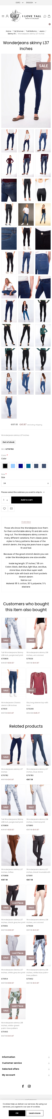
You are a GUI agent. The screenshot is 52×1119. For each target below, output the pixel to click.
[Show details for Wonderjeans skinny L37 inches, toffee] (13, 850)
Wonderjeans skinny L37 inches (12, 770)
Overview (26, 521)
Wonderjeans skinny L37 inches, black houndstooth (38, 870)
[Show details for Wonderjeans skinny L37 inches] (13, 749)
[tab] (26, 521)
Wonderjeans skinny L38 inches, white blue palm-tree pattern (37, 972)
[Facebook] (23, 1086)
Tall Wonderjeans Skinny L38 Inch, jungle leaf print (12, 654)
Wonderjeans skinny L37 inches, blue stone (37, 770)
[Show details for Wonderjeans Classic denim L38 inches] (13, 683)
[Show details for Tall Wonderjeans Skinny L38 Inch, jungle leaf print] (13, 633)
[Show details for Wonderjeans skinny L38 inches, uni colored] (39, 633)
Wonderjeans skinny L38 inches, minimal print (37, 820)
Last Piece (17, 903)
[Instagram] (29, 1086)
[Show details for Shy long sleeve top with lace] (39, 683)
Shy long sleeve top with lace (37, 704)
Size (3, 474)
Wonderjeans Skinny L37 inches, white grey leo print (13, 971)
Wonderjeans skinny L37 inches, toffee (12, 870)
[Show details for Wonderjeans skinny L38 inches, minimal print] (39, 800)
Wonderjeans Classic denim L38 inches (11, 704)
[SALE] (6, 648)
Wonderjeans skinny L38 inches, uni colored (37, 654)
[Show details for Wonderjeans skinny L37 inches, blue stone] (39, 749)
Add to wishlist (4, 509)
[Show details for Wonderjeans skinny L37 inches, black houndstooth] (39, 850)
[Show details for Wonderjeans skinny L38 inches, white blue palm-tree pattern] (39, 950)
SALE (43, 66)
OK (17, 1113)
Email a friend (11, 509)
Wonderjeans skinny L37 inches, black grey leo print (13, 921)
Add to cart (27, 499)
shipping (38, 425)
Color (4, 455)
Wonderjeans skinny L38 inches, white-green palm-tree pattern (12, 1025)
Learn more (34, 1113)
